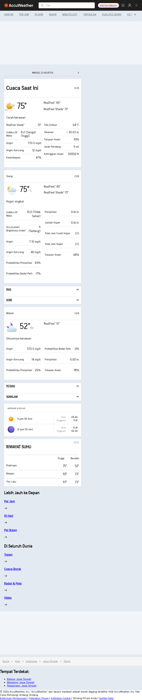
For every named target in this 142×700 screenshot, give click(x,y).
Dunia (6, 661)
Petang (10, 386)
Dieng (67, 661)
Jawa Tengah (50, 661)
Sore (9, 300)
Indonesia (31, 661)
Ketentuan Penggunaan (14, 698)
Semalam (12, 396)
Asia (17, 661)
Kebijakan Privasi (39, 698)
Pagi (8, 289)
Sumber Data (106, 698)
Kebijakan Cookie (61, 698)
